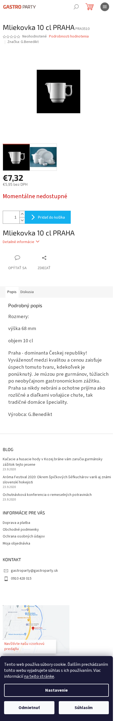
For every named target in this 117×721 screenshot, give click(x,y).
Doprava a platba (16, 523)
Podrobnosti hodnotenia (69, 36)
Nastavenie (56, 690)
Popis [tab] (12, 292)
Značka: (23, 42)
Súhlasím (84, 708)
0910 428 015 (21, 578)
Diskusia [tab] (27, 292)
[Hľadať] (76, 6)
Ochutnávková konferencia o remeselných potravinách (47, 495)
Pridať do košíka (51, 217)
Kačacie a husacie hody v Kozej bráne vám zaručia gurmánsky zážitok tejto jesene (53, 462)
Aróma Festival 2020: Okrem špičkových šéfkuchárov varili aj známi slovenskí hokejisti (57, 480)
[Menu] (104, 6)
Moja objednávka (16, 543)
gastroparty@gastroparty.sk (34, 570)
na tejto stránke (39, 676)
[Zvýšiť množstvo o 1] (22, 214)
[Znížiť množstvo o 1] (22, 220)
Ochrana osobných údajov (24, 536)
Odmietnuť (29, 708)
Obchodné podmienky (21, 529)
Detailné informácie (18, 242)
